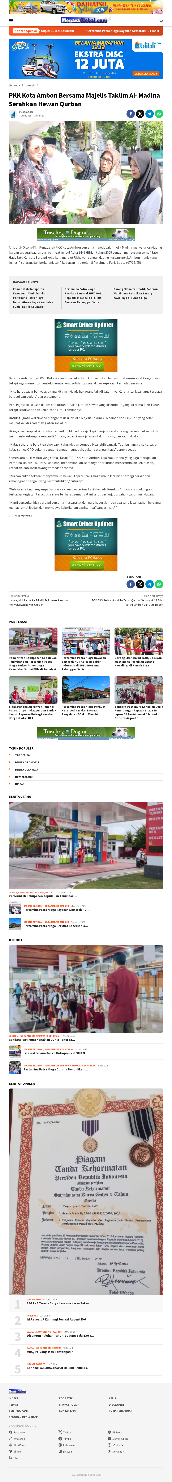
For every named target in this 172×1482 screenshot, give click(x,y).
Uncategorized (36, 1299)
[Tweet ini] (140, 114)
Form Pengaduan (120, 1411)
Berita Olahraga (26, 769)
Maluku (49, 892)
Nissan (20, 784)
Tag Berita (22, 755)
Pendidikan (52, 1035)
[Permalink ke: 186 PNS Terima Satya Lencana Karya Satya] (86, 1192)
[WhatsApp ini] (159, 114)
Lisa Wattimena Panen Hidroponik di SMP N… (55, 1053)
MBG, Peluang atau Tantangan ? (50, 1352)
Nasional (75, 1065)
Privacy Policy (69, 1405)
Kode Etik (66, 1398)
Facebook (19, 1432)
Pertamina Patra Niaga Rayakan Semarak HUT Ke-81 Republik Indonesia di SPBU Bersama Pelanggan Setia (84, 663)
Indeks (13, 1398)
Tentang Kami (18, 1411)
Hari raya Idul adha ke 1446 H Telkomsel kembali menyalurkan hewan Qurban (38, 600)
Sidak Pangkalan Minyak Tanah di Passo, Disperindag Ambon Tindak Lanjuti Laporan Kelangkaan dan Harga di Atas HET (32, 712)
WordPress (20, 1445)
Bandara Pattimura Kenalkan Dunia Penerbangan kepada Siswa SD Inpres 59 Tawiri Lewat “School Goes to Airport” (139, 712)
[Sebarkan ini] (130, 114)
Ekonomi (23, 892)
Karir (112, 1398)
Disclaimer (116, 1405)
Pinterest (117, 1432)
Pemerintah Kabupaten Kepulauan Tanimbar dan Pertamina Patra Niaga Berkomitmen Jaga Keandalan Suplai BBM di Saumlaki (33, 298)
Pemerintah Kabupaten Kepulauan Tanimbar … (43, 896)
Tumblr (67, 1439)
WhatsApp (19, 1439)
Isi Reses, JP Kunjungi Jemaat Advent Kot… (58, 1319)
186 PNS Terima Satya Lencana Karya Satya (58, 1303)
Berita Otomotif (27, 762)
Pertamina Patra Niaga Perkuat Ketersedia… (55, 926)
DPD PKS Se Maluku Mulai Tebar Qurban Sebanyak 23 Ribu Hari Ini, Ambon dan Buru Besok (127, 600)
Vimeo (17, 1451)
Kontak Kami (67, 1411)
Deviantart (118, 1451)
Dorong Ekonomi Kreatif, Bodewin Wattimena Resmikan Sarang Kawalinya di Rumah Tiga (135, 293)
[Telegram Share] (149, 114)
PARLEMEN (32, 1315)
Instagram (69, 1445)
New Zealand (24, 777)
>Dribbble (117, 1445)
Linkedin (68, 1451)
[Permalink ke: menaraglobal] (13, 113)
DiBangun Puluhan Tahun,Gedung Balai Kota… (60, 1336)
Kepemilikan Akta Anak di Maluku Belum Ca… (59, 1368)
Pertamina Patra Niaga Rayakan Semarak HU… (56, 910)
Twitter (67, 1432)
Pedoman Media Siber (23, 1417)
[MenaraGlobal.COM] (86, 20)
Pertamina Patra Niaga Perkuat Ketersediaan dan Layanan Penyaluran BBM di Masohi (84, 710)
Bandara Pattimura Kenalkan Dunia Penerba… (42, 1040)
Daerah (13, 892)
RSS (16, 1458)
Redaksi (14, 1405)
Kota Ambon (37, 892)
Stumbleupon (120, 1439)
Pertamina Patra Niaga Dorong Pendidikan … (55, 1069)
